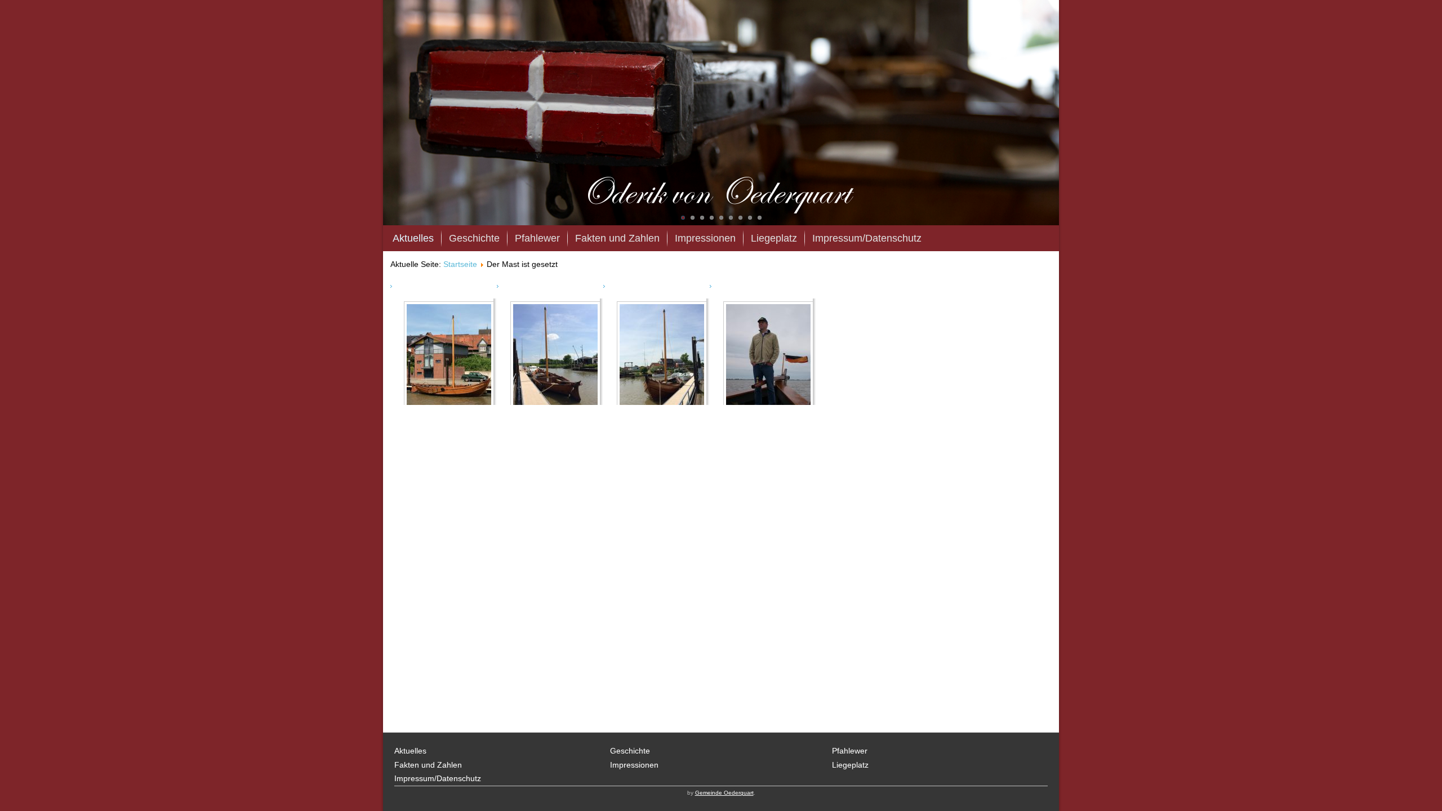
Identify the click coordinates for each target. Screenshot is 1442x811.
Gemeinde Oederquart (724, 793)
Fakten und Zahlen (617, 238)
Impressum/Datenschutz (867, 238)
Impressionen (705, 238)
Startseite (460, 264)
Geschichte (474, 238)
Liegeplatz (774, 238)
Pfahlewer (537, 238)
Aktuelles (413, 238)
